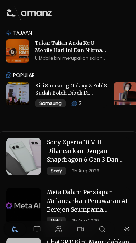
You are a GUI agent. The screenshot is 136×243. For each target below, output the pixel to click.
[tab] (15, 229)
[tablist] (59, 229)
